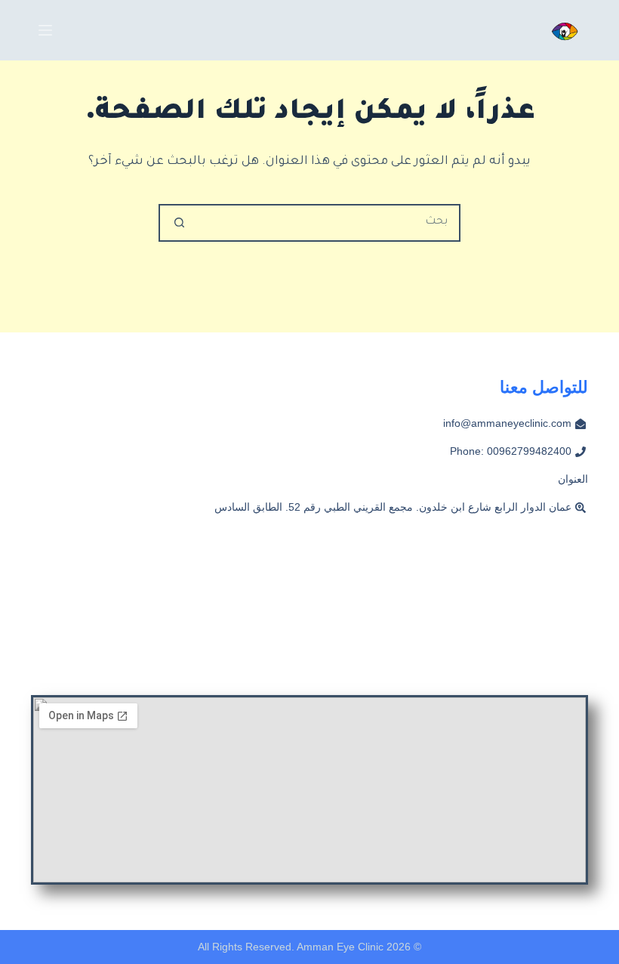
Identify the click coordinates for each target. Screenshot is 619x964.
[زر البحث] (179, 223)
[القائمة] (45, 30)
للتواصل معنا (544, 387)
